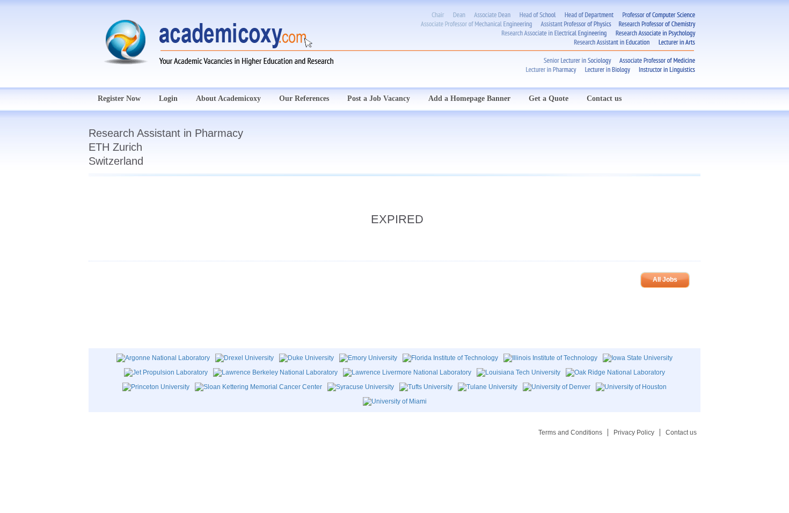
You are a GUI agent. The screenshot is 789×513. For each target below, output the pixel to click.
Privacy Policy (633, 432)
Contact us (604, 98)
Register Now (119, 98)
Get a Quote (548, 98)
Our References (304, 98)
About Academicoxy (228, 98)
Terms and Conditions (570, 432)
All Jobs (665, 279)
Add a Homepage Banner (469, 98)
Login (168, 98)
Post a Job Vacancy (378, 98)
